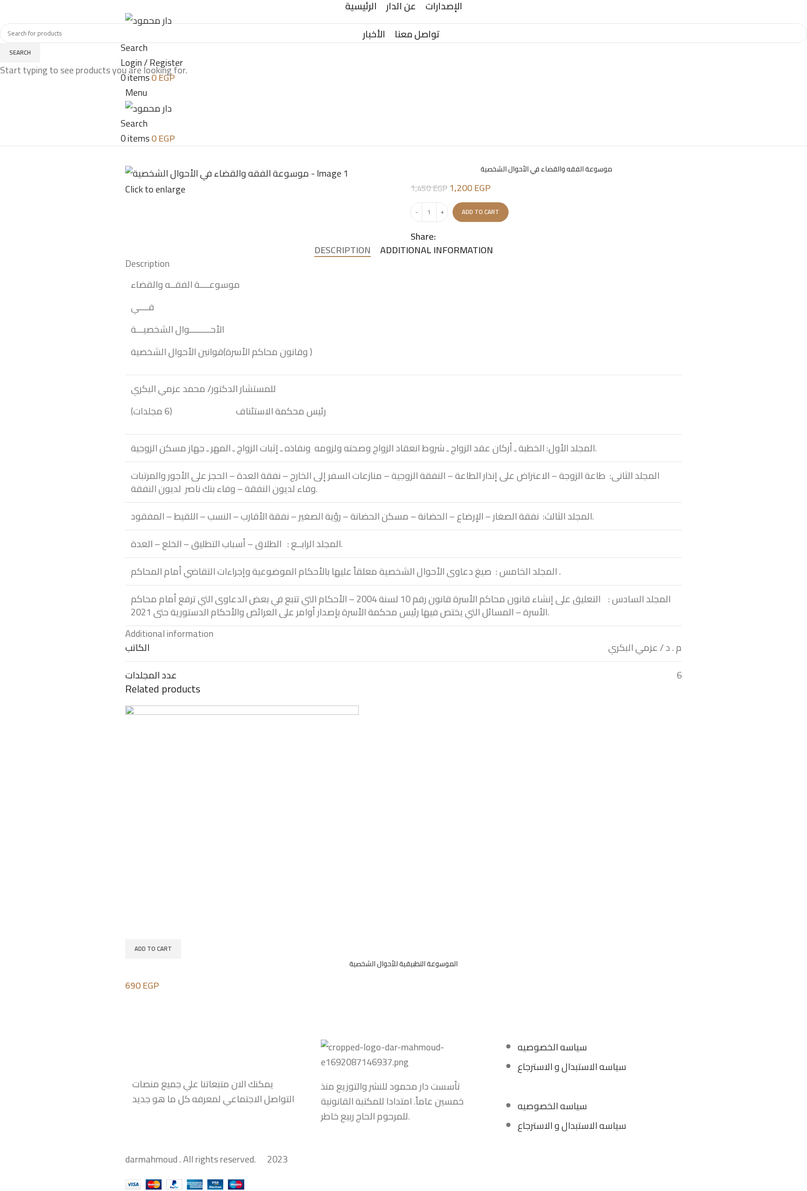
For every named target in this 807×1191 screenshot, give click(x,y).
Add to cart (480, 211)
